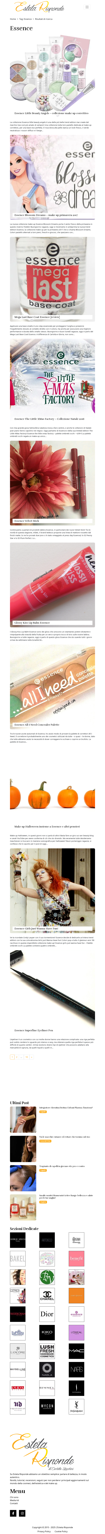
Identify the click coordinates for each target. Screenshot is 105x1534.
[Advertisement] (52, 1080)
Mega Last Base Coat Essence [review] (37, 317)
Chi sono (14, 1497)
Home (13, 19)
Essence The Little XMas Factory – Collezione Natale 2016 (49, 419)
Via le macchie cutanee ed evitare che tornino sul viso (64, 1137)
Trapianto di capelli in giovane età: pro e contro (62, 1166)
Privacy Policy (44, 1531)
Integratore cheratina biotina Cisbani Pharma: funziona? (66, 1107)
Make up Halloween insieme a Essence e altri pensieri (47, 826)
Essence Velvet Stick (26, 521)
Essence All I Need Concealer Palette (36, 724)
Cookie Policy (61, 1531)
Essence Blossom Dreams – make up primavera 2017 (46, 215)
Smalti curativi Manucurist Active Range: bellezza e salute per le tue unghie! (66, 1196)
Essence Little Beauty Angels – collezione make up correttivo (51, 113)
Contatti (14, 1503)
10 (26, 1057)
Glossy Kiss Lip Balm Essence (32, 622)
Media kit (14, 1500)
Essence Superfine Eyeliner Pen (33, 1030)
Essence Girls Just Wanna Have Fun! (36, 928)
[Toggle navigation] (87, 7)
